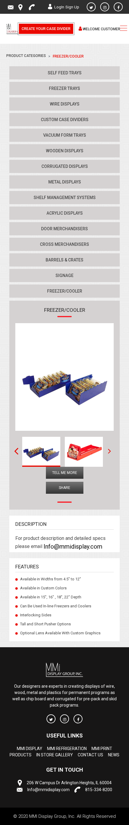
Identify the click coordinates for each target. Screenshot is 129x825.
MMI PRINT (102, 748)
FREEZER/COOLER (64, 291)
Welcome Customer (101, 29)
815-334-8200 (98, 789)
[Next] (107, 451)
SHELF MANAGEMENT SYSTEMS (65, 197)
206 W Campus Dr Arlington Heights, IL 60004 (69, 783)
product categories (26, 56)
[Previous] (12, 451)
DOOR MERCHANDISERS (64, 228)
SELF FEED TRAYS (65, 72)
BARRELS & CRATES (64, 260)
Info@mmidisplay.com (73, 546)
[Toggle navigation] (123, 28)
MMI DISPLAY (29, 748)
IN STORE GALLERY (54, 755)
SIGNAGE (65, 275)
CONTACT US (90, 755)
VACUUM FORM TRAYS (64, 135)
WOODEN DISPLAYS (64, 150)
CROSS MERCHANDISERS (64, 244)
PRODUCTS (21, 755)
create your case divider (46, 29)
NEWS (113, 755)
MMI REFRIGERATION (67, 748)
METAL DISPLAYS (64, 182)
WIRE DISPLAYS (65, 104)
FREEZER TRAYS (64, 88)
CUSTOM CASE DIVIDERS (64, 119)
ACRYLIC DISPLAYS (64, 213)
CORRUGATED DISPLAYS (64, 166)
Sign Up (72, 7)
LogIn (59, 7)
